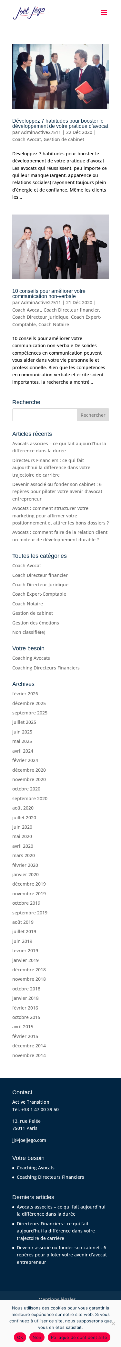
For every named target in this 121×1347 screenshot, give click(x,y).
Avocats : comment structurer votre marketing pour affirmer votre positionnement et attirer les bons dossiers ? (60, 515)
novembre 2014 (29, 1055)
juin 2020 (22, 827)
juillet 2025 (24, 722)
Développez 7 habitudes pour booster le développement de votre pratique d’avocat (60, 123)
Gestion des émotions (35, 623)
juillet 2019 (24, 931)
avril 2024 (22, 751)
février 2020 (25, 865)
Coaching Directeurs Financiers (46, 668)
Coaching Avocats (31, 658)
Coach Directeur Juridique (40, 317)
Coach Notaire (53, 324)
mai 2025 (22, 741)
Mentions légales (57, 1299)
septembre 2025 (29, 713)
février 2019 (25, 950)
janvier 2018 (25, 998)
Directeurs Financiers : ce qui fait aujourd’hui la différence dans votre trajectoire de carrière (51, 467)
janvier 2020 (25, 874)
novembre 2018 (29, 979)
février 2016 (25, 1008)
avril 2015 (22, 1026)
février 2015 (25, 1036)
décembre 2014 (29, 1046)
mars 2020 (23, 855)
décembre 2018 (29, 969)
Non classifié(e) (28, 632)
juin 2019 (22, 941)
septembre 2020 (29, 798)
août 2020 (23, 808)
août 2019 (23, 922)
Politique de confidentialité (79, 1337)
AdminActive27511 (41, 132)
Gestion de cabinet (64, 139)
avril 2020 (22, 846)
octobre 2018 (26, 989)
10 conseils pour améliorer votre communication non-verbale (49, 293)
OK (20, 1337)
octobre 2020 (26, 789)
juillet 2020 (24, 817)
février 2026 (25, 693)
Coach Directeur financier (71, 310)
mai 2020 (22, 836)
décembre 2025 (29, 703)
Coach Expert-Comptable (39, 594)
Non (37, 1337)
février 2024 (25, 760)
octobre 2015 (26, 1017)
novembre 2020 (29, 779)
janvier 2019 (25, 960)
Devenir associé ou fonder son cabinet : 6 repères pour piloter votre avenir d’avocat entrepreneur (57, 491)
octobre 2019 (26, 903)
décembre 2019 (29, 884)
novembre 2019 (29, 893)
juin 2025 (22, 732)
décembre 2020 (29, 770)
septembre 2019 (29, 913)
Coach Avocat (26, 139)
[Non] (113, 1323)
